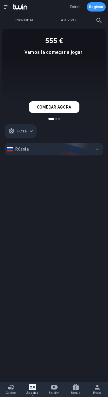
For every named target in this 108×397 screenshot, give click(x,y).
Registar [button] (96, 7)
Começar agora (54, 107)
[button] (6, 7)
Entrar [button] (75, 7)
